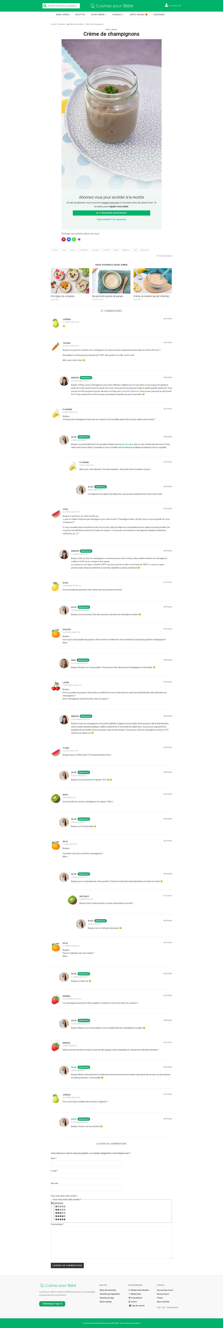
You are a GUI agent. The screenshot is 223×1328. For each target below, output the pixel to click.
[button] (52, 1303)
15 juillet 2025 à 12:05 (79, 381)
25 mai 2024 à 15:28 (86, 899)
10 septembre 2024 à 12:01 (72, 685)
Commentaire (57, 1224)
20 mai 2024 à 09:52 (77, 822)
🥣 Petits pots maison (75, 24)
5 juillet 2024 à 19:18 (70, 751)
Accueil (53, 24)
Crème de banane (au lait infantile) (151, 296)
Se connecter (175, 6)
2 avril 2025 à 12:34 (95, 490)
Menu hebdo (63, 14)
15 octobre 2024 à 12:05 (79, 663)
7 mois (63, 250)
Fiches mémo (98, 14)
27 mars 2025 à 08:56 (78, 440)
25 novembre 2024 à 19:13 (72, 585)
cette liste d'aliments (130, 391)
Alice (74, 1067)
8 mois (72, 250)
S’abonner (159, 14)
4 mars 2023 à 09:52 (70, 1046)
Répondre (168, 319)
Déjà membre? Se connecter (111, 219)
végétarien (126, 250)
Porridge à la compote (63, 296)
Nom (53, 1158)
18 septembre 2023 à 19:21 (72, 999)
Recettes (80, 14)
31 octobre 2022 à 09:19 (79, 1122)
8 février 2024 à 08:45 (78, 877)
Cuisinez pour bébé (112, 6)
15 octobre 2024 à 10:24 (71, 632)
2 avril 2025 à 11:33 (86, 465)
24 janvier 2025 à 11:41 (79, 554)
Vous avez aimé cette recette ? (64, 1196)
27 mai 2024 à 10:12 (94, 924)
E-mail (54, 1171)
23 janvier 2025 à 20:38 (71, 512)
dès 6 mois (111, 29)
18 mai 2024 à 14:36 (69, 797)
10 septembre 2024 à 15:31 (80, 719)
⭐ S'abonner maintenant (111, 213)
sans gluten (83, 250)
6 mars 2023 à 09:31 (78, 1070)
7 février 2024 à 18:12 (70, 844)
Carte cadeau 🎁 (139, 14)
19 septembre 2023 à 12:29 (80, 1024)
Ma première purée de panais (107, 296)
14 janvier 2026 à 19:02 (71, 322)
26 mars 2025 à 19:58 (70, 412)
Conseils (117, 14)
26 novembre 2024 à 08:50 (80, 610)
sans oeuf (95, 250)
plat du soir (145, 250)
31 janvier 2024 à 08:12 (71, 946)
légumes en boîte (125, 444)
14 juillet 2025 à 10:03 (71, 346)
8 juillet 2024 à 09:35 (78, 775)
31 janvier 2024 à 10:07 (79, 977)
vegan (116, 250)
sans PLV (106, 250)
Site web (54, 1183)
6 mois (55, 250)
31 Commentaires (164, 256)
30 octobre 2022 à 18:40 (71, 1097)
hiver (135, 250)
